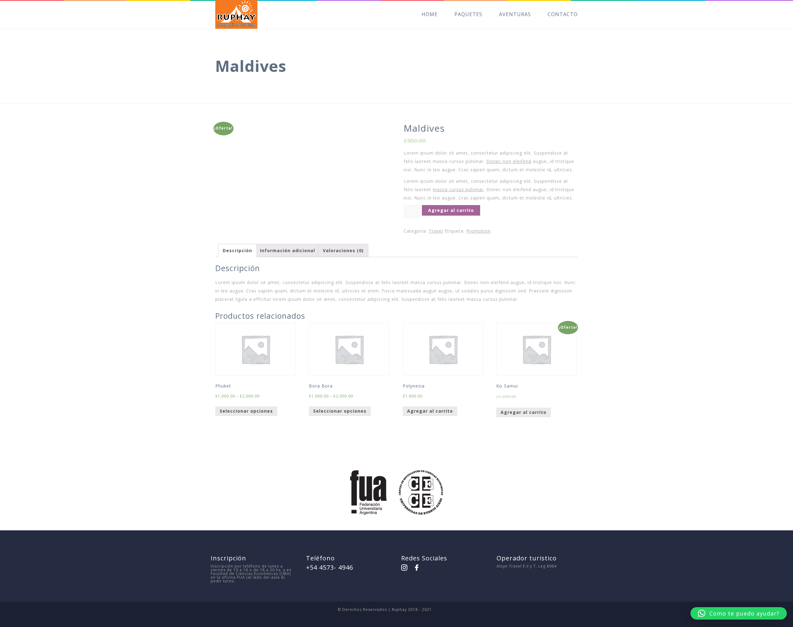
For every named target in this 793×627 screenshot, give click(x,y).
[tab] (237, 250)
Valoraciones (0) (343, 250)
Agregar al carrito (451, 210)
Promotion (478, 231)
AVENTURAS (515, 14)
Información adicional (287, 250)
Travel (436, 231)
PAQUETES (468, 14)
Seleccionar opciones (246, 411)
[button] (738, 613)
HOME (430, 14)
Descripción (237, 250)
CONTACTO (563, 14)
